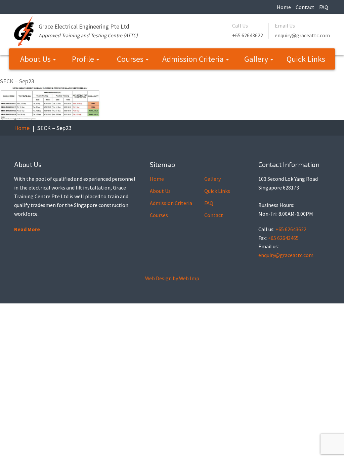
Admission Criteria (193, 59)
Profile (84, 59)
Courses (131, 59)
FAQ (323, 7)
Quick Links (306, 59)
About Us (36, 59)
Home (284, 7)
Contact (305, 7)
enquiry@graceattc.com (302, 35)
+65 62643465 (283, 238)
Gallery (257, 59)
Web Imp (189, 278)
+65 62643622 (247, 35)
